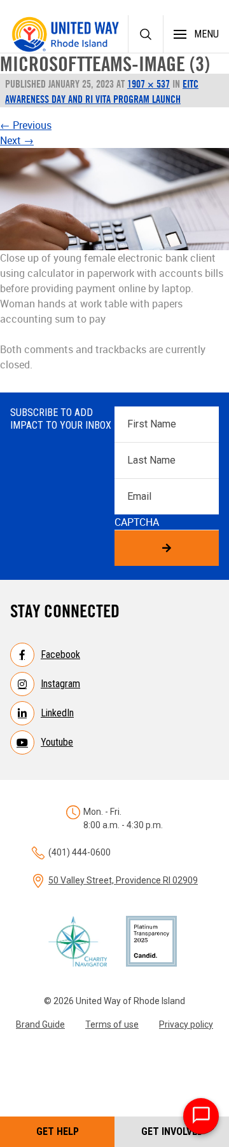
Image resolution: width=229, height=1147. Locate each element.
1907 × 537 (148, 83)
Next (17, 140)
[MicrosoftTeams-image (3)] (114, 199)
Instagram (60, 684)
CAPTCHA (136, 522)
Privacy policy (186, 1024)
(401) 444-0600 (79, 852)
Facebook (60, 654)
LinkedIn (57, 713)
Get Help (57, 1131)
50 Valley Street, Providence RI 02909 (123, 880)
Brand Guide (40, 1024)
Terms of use (112, 1024)
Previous (26, 125)
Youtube (57, 742)
